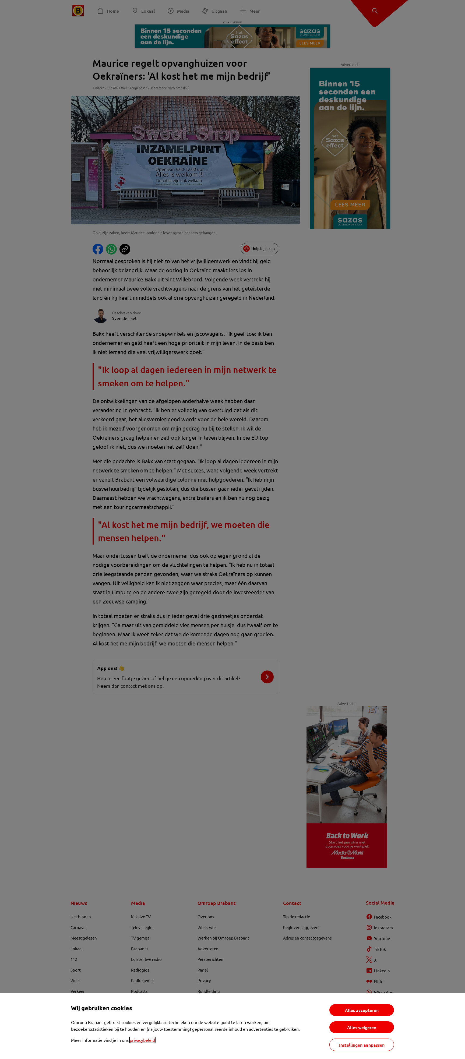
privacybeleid (142, 1040)
